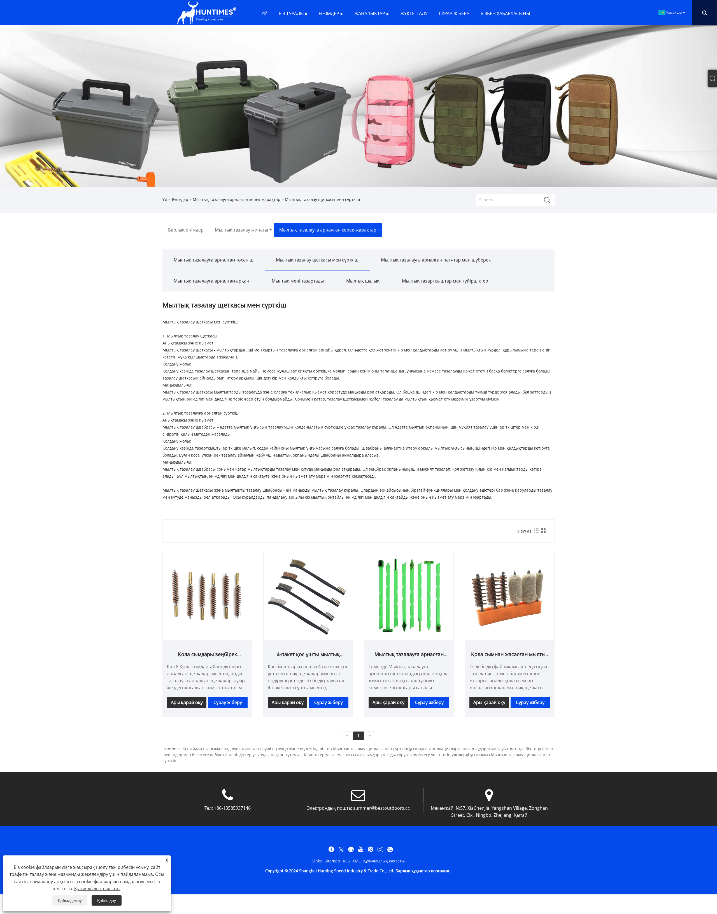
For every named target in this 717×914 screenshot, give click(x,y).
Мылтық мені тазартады (298, 281)
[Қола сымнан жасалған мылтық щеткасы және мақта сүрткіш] (509, 595)
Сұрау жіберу (227, 702)
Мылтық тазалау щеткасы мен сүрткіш (317, 260)
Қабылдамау (70, 900)
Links (317, 861)
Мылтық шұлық (363, 281)
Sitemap (332, 861)
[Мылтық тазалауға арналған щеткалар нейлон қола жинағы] (408, 595)
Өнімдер (180, 199)
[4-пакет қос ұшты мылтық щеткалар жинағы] (308, 595)
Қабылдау (106, 900)
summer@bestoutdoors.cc (381, 808)
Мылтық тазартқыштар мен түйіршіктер (445, 281)
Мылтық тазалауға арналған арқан (211, 281)
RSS (346, 861)
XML (356, 861)
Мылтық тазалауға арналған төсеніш (213, 260)
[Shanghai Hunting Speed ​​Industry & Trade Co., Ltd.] (206, 12)
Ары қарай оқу (187, 702)
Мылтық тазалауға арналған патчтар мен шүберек (436, 260)
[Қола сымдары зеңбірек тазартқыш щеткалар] (207, 595)
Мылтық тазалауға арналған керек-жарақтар (236, 199)
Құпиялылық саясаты (384, 861)
